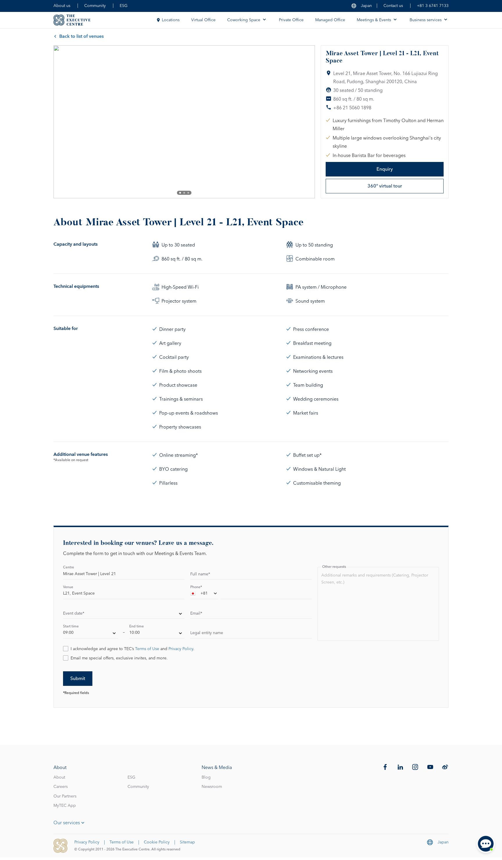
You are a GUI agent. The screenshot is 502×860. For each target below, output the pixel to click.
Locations (171, 20)
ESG (124, 5)
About (59, 777)
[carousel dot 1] (180, 193)
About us (61, 5)
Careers (60, 786)
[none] (123, 614)
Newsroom (212, 786)
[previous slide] (62, 121)
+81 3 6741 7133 (433, 5)
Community (95, 5)
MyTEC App (64, 805)
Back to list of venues (81, 36)
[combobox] (204, 594)
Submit (77, 679)
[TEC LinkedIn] (400, 766)
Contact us (393, 5)
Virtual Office (203, 20)
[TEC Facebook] (385, 766)
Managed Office (330, 20)
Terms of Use (147, 648)
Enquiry (384, 169)
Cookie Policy (157, 842)
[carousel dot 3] (188, 193)
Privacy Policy (180, 648)
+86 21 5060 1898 (352, 108)
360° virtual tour (384, 186)
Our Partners (64, 796)
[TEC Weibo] (445, 766)
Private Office (291, 20)
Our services (66, 823)
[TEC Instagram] (415, 766)
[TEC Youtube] (430, 766)
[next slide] (305, 121)
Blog (206, 777)
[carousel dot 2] (184, 193)
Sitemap (187, 842)
